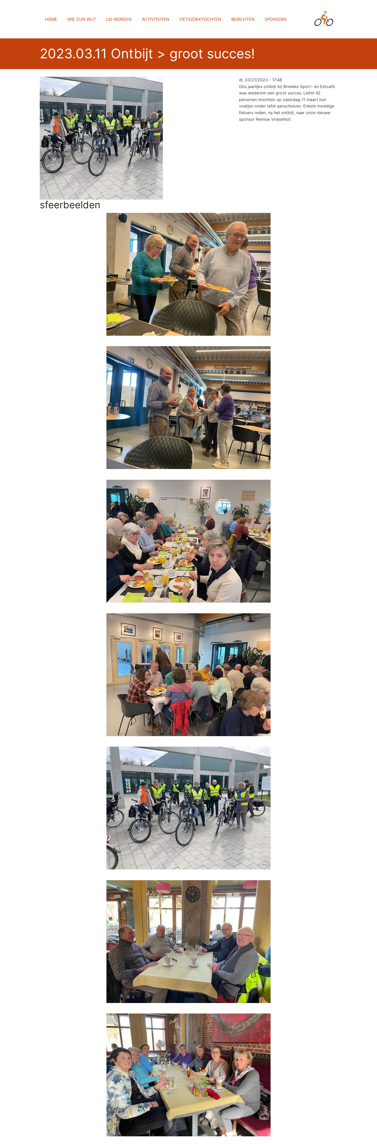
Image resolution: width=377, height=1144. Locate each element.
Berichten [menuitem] (242, 19)
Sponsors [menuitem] (276, 19)
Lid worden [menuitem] (119, 19)
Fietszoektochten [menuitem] (200, 19)
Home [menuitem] (51, 19)
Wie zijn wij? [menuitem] (81, 19)
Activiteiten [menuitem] (155, 19)
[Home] (325, 19)
